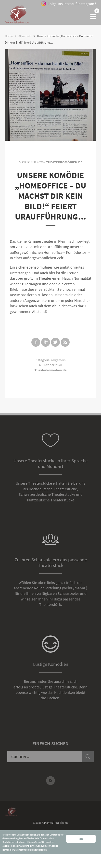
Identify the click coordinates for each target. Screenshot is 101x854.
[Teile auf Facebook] (35, 342)
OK (80, 838)
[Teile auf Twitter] (55, 342)
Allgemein (58, 360)
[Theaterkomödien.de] (17, 17)
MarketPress (51, 822)
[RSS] (50, 780)
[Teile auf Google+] (45, 342)
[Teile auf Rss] (65, 342)
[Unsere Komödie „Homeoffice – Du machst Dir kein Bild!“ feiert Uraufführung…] (50, 95)
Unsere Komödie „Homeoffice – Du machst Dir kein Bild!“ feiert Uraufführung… (50, 196)
